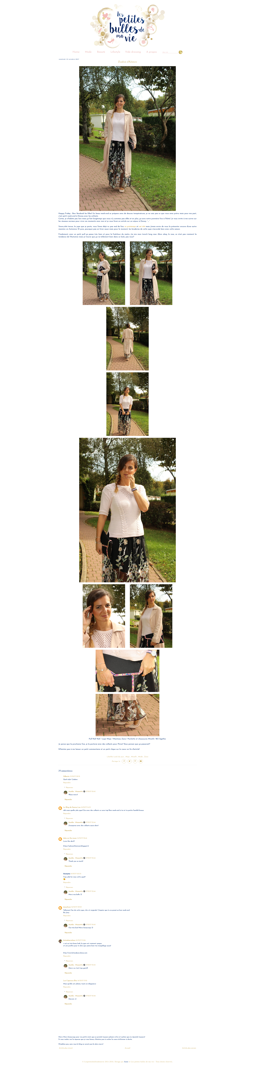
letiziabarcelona (69, 940)
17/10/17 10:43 (91, 791)
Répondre (67, 783)
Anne (126, 1062)
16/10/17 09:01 (76, 907)
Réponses (69, 787)
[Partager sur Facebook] (124, 761)
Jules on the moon (70, 838)
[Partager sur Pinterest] (135, 761)
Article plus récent (66, 1048)
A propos (151, 52)
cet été (142, 226)
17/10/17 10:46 (91, 996)
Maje (128, 757)
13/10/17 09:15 (75, 776)
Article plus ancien (189, 1048)
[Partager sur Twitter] (130, 761)
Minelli (134, 757)
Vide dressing (133, 52)
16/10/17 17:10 (82, 980)
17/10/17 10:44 (91, 822)
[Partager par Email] (141, 761)
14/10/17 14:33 (86, 807)
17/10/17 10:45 (91, 924)
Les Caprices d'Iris (70, 980)
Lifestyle (115, 52)
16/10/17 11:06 (81, 940)
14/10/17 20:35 (76, 874)
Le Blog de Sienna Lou (71, 807)
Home (76, 52)
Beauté (101, 52)
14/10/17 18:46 (82, 838)
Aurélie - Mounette (76, 791)
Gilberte (66, 776)
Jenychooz (67, 907)
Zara (146, 757)
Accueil (127, 1048)
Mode (88, 52)
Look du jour (119, 757)
